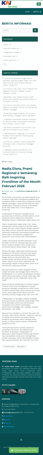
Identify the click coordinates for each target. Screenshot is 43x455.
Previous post (9, 346)
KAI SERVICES (9, 426)
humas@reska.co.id (11, 412)
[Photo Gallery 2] (14, 392)
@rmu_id (7, 423)
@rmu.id (7, 419)
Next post (21, 346)
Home (27, 12)
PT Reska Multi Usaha (10, 366)
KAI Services (7, 416)
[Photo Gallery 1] (6, 392)
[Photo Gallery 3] (22, 392)
